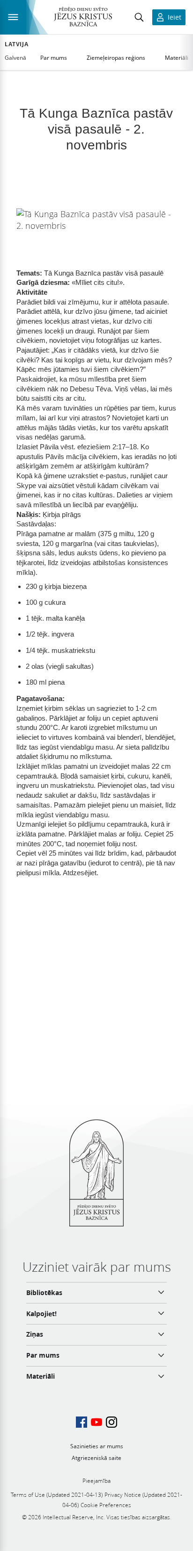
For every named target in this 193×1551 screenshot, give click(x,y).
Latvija (16, 44)
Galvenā (15, 58)
